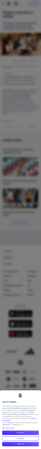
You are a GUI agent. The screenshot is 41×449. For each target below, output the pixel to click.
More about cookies (8, 428)
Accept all (20, 433)
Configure (20, 438)
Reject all (20, 444)
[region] (20, 419)
